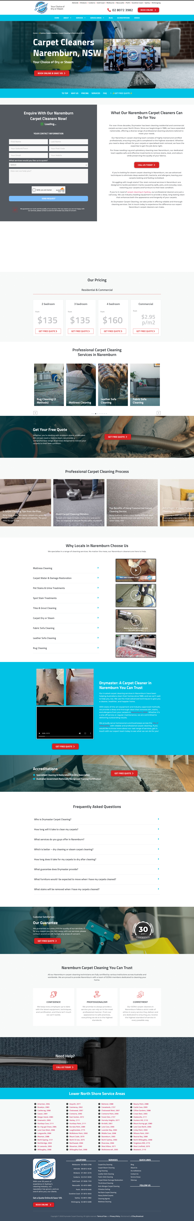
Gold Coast (76, 1181)
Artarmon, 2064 (43, 1104)
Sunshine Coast (74, 1193)
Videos (137, 18)
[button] (132, 55)
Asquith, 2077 (75, 1104)
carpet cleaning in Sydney (139, 192)
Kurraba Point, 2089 (77, 1126)
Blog (111, 18)
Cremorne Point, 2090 (109, 1113)
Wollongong (75, 1202)
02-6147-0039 (86, 1177)
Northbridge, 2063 (44, 1143)
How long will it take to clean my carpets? (56, 829)
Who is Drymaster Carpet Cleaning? (52, 819)
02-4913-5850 (86, 1185)
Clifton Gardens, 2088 (142, 1110)
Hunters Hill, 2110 (140, 1120)
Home (56, 18)
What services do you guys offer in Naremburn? (59, 839)
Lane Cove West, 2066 (46, 1130)
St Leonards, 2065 (44, 1146)
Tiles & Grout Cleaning (44, 608)
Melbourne (76, 1164)
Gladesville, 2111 (140, 1117)
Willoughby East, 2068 (78, 1149)
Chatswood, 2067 (76, 1110)
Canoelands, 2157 (108, 1107)
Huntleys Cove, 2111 (45, 1123)
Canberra (76, 1177)
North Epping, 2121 (45, 1139)
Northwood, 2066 (76, 1143)
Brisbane (77, 1173)
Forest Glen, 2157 (108, 1117)
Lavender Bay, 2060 (109, 1130)
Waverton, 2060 (75, 1146)
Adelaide (77, 1168)
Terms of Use (102, 1216)
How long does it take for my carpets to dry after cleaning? (65, 859)
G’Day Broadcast (137, 1216)
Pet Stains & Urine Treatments (49, 588)
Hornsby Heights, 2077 (110, 1120)
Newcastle (76, 1185)
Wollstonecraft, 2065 (109, 1149)
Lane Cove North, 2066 (142, 1126)
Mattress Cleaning (42, 568)
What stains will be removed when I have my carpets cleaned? (66, 889)
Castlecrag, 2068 (44, 1110)
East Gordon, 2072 (76, 1117)
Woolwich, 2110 (139, 1149)
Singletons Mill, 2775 (141, 1143)
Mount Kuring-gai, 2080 (142, 1123)
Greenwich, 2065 (44, 1120)
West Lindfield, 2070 (141, 1146)
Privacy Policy (115, 1216)
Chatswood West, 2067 (110, 1110)
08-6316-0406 (86, 1189)
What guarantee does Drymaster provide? (56, 869)
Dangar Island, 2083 (45, 1117)
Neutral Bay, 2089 (140, 1136)
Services (79, 18)
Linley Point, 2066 (140, 1130)
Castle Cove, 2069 (140, 1107)
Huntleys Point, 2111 (77, 1123)
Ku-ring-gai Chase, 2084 (46, 1126)
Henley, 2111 (74, 1120)
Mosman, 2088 (43, 1136)
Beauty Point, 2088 (140, 1104)
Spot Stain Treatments (45, 598)
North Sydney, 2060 (109, 1139)
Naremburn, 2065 (108, 1136)
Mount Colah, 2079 (76, 1136)
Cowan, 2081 (42, 1113)
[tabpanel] (49, 385)
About (66, 18)
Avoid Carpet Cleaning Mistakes (72, 514)
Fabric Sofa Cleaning (43, 628)
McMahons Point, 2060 (78, 1133)
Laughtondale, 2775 (77, 1130)
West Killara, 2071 (108, 1146)
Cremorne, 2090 (75, 1113)
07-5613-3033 (86, 1193)
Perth (78, 1189)
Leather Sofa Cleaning (44, 638)
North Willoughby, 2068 (142, 1139)
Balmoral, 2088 (107, 1104)
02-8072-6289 (86, 1202)
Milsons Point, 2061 (141, 1133)
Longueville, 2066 (44, 1133)
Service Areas (95, 18)
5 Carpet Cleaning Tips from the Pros (22, 511)
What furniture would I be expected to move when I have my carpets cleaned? (75, 879)
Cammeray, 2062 (76, 1107)
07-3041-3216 (86, 1173)
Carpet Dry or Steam (43, 618)
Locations (81, 1159)
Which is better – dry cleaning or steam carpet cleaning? (63, 849)
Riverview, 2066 (107, 1143)
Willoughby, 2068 (44, 1149)
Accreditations (123, 18)
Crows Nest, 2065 (140, 1113)
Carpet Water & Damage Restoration (52, 578)
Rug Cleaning (40, 648)
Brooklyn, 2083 (43, 1107)
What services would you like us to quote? (28, 161)
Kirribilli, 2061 (106, 1123)
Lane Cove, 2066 (107, 1126)
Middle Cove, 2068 (108, 1133)
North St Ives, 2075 (77, 1139)
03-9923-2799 (86, 1164)
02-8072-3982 (86, 1197)
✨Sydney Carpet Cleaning (48, 33)
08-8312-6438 (86, 1168)
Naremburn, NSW (139, 712)
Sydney (77, 1197)
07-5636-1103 (86, 1181)
